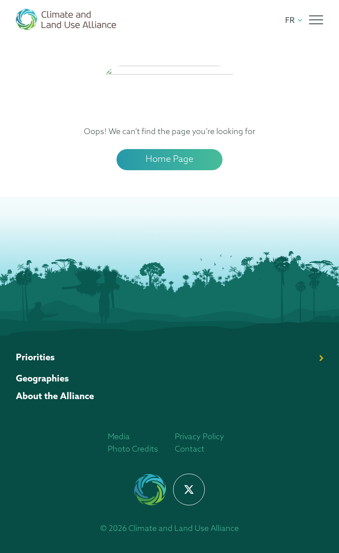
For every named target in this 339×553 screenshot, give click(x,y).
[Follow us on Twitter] (189, 489)
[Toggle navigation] (316, 20)
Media (119, 437)
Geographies (42, 379)
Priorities (35, 358)
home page (169, 159)
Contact (189, 450)
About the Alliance (55, 396)
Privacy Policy (199, 437)
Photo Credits (133, 450)
